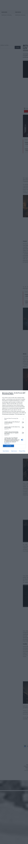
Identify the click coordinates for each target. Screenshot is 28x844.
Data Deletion (6, 451)
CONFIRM (8, 445)
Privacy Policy (22, 451)
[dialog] (14, 422)
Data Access (14, 451)
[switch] (22, 422)
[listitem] (14, 419)
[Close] (25, 393)
